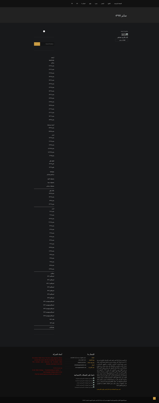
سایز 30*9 (51, 225)
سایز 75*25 (51, 112)
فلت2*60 (52, 323)
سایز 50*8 (51, 240)
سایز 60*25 (51, 101)
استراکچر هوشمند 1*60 (48, 301)
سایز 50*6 (51, 236)
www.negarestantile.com (80, 367)
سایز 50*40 (51, 91)
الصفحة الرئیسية (118, 3)
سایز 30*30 (51, 197)
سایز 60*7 (51, 261)
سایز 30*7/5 (51, 222)
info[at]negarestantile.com (80, 365)
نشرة (96, 3)
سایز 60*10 (51, 145)
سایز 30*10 (51, 137)
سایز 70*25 (51, 109)
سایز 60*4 (51, 254)
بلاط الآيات (51, 327)
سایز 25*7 (51, 215)
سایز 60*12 (51, 251)
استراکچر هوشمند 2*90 (48, 312)
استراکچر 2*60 (50, 287)
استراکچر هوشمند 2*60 (48, 308)
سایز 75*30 (51, 116)
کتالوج (109, 3)
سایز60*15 (51, 155)
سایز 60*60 (51, 127)
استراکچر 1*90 (50, 279)
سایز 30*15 (51, 141)
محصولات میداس (50, 186)
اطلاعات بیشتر (122, 40)
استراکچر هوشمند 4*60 (48, 315)
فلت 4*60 (52, 319)
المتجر (102, 3)
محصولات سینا (51, 182)
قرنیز (53, 135)
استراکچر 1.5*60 (50, 283)
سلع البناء (52, 171)
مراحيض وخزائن (50, 174)
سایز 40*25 (51, 73)
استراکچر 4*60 (50, 294)
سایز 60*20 (51, 98)
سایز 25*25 (51, 69)
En (77, 3)
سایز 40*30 (51, 76)
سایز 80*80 (51, 131)
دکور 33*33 (51, 167)
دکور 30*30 (51, 163)
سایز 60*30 (51, 105)
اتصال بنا (83, 3)
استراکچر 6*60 (50, 297)
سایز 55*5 (51, 243)
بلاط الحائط (51, 60)
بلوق (90, 3)
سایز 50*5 (51, 233)
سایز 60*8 (51, 200)
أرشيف (52, 57)
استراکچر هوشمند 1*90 (48, 305)
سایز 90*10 (51, 269)
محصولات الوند (50, 178)
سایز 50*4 (51, 229)
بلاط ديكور (51, 190)
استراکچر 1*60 (50, 276)
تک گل (52, 63)
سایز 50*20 (51, 83)
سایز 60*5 (51, 258)
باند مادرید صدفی (122, 37)
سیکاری (52, 273)
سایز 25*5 (51, 211)
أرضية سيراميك (50, 125)
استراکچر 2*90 (50, 290)
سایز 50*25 (51, 87)
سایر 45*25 (51, 65)
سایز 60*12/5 (51, 148)
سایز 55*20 (51, 94)
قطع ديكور (51, 160)
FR (72, 3)
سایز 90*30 (51, 119)
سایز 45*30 (51, 80)
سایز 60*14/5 (51, 152)
